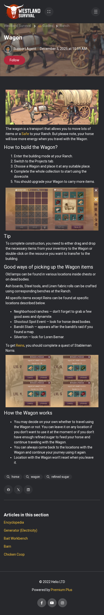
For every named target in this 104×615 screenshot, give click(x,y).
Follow (14, 60)
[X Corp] (18, 489)
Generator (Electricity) (20, 530)
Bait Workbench (16, 538)
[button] (49, 11)
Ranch (64, 26)
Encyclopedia (14, 522)
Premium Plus (61, 590)
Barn (7, 546)
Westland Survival (17, 26)
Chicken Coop (14, 554)
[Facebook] (8, 489)
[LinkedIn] (28, 489)
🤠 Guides (45, 26)
